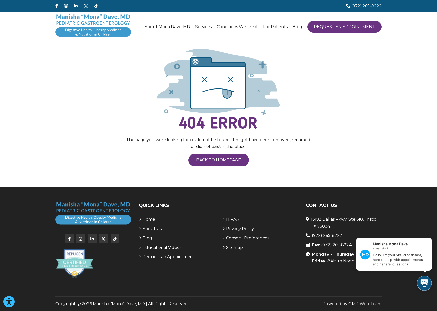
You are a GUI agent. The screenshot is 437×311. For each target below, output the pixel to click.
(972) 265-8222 (327, 235)
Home (149, 219)
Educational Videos (162, 247)
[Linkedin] (76, 6)
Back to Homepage (218, 160)
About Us (152, 228)
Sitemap (234, 247)
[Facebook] (56, 6)
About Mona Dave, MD (167, 26)
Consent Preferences (247, 238)
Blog (297, 26)
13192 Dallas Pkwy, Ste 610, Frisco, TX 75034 (344, 223)
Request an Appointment (344, 26)
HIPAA (232, 219)
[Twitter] (86, 6)
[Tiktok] (96, 6)
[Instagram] (66, 6)
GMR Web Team (365, 303)
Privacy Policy (240, 228)
